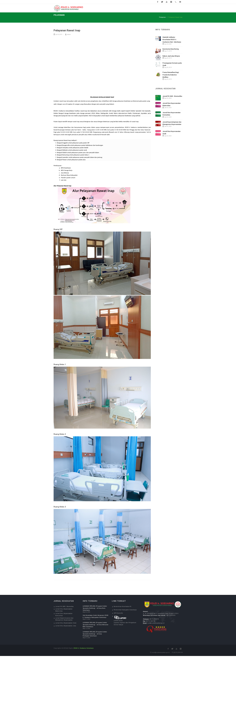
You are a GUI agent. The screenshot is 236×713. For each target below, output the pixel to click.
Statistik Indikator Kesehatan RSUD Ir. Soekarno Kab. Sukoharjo (171, 39)
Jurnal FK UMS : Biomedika (172, 96)
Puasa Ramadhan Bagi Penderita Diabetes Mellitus (170, 74)
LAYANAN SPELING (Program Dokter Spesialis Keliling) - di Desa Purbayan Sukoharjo (95, 634)
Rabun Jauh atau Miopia (171, 56)
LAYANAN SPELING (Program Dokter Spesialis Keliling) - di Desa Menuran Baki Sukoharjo (95, 624)
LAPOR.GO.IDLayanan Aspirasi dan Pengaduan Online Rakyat (125, 622)
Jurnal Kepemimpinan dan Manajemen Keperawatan (64, 619)
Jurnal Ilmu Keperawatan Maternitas (64, 610)
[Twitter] (162, 2)
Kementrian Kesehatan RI (122, 606)
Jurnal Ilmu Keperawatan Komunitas (64, 614)
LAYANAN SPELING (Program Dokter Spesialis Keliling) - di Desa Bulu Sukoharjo (95, 608)
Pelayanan (162, 17)
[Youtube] (166, 2)
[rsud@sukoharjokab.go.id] (180, 2)
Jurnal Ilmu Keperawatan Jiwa (65, 626)
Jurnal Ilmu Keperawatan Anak (65, 623)
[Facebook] (157, 2)
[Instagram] (171, 2)
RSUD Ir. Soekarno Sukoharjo (84, 648)
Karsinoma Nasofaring (170, 49)
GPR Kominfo (118, 613)
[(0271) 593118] (175, 2)
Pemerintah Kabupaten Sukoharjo (125, 610)
